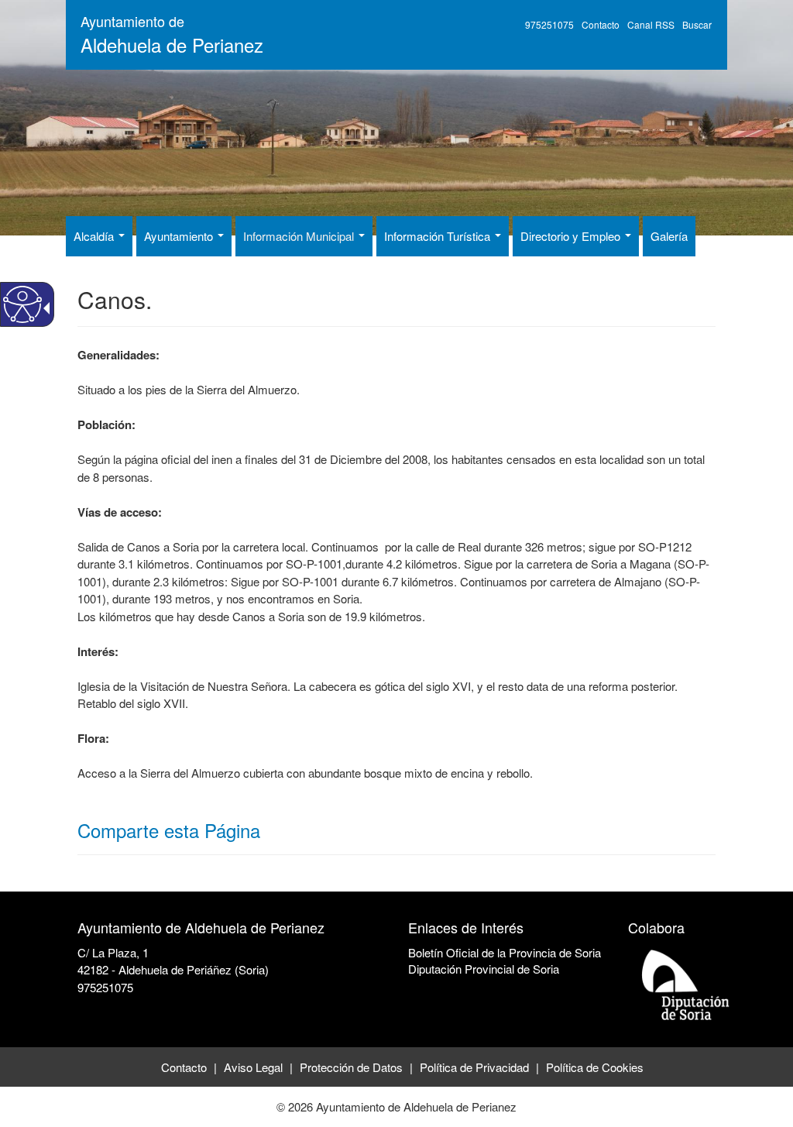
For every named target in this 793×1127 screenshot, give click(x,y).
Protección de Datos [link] (351, 1067)
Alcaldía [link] (95, 236)
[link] (79, 1004)
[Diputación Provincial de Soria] (686, 984)
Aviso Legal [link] (253, 1067)
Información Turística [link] (438, 236)
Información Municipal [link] (300, 236)
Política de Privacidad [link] (474, 1067)
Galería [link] (669, 236)
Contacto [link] (184, 1067)
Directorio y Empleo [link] (571, 236)
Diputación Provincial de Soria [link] (483, 968)
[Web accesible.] (22, 304)
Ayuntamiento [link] (180, 236)
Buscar (697, 24)
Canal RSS (651, 24)
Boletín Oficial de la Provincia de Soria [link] (504, 952)
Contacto (601, 24)
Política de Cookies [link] (595, 1067)
